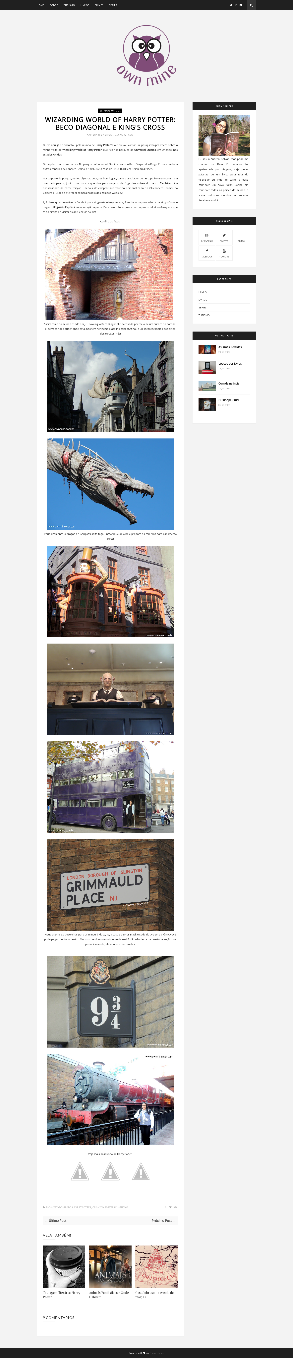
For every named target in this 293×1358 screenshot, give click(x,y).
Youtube (224, 256)
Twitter (224, 241)
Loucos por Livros (230, 363)
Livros (85, 5)
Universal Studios (116, 1207)
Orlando (98, 1207)
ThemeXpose (157, 1352)
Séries (113, 5)
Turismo (69, 5)
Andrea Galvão (103, 135)
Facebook (207, 256)
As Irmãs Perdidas (230, 347)
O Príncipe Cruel (228, 400)
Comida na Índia (228, 383)
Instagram (207, 241)
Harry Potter (82, 1207)
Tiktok (241, 241)
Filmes (99, 5)
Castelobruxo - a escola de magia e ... (154, 1294)
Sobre (54, 5)
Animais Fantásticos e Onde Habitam (109, 1294)
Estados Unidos (110, 110)
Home (40, 5)
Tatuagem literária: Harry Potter (61, 1294)
